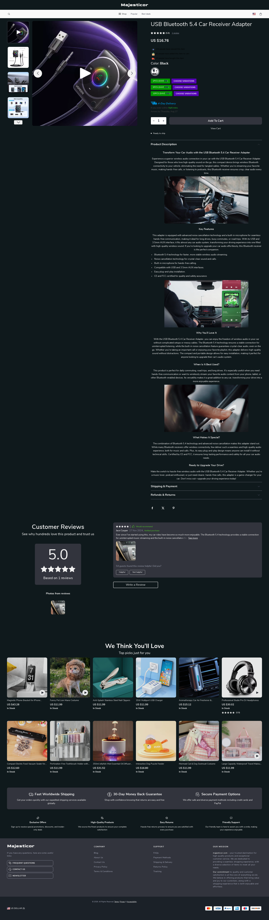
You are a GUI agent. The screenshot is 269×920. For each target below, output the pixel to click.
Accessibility (132, 902)
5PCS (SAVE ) (161, 87)
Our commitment (221, 872)
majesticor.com (220, 853)
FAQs (156, 853)
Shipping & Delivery (162, 862)
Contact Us (99, 862)
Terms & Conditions (103, 871)
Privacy (122, 902)
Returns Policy (160, 867)
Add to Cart (215, 120)
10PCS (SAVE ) (161, 94)
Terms (116, 902)
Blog (96, 853)
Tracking (157, 871)
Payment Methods (162, 858)
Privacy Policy (100, 867)
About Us (98, 858)
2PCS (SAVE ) (160, 81)
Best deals (146, 14)
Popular (134, 14)
